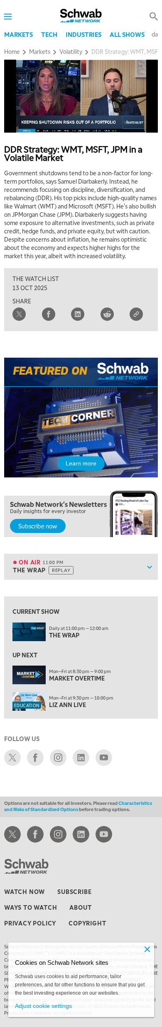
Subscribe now (37, 526)
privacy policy (30, 923)
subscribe (74, 891)
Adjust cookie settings (43, 1006)
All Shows (127, 34)
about (80, 907)
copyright (87, 923)
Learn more (81, 463)
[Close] (147, 949)
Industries (83, 34)
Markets (18, 34)
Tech (49, 34)
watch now (24, 891)
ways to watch (30, 907)
